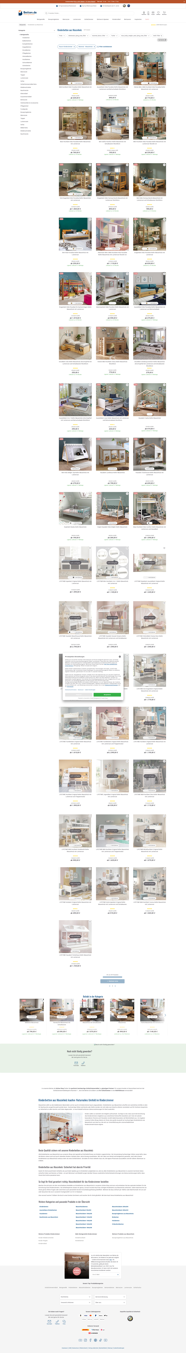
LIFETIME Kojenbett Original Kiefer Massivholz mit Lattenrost (75, 582)
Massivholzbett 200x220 (120, 1210)
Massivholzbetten (82, 1206)
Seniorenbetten (109, 1287)
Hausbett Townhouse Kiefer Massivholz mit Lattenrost (150, 473)
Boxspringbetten (53, 19)
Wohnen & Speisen (103, 19)
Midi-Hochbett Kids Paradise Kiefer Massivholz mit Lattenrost (75, 88)
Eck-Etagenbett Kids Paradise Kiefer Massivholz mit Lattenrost (75, 199)
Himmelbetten (26, 56)
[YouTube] (105, 1340)
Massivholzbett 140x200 (84, 1220)
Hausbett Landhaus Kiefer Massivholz (112, 472)
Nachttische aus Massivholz (49, 1217)
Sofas (22, 81)
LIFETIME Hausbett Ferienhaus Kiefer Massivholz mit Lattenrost (75, 956)
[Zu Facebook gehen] (90, 1340)
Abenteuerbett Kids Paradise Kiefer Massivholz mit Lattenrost (112, 308)
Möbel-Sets (24, 128)
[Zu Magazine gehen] (80, 1340)
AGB (70, 1348)
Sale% (147, 19)
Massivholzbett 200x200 (120, 1206)
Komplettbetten (27, 44)
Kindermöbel (116, 19)
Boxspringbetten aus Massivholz (123, 1213)
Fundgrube (24, 109)
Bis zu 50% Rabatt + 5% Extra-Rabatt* (84, 1)
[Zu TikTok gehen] (100, 1340)
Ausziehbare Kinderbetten (48, 1210)
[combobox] (162, 40)
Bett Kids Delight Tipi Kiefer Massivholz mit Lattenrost (75, 473)
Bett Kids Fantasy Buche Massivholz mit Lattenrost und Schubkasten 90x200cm (150, 199)
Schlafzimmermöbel (51, 1287)
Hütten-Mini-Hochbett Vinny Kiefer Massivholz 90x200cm (112, 363)
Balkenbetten (26, 41)
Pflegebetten (26, 53)
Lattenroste (77, 19)
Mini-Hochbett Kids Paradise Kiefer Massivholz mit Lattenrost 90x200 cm (149, 143)
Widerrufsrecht (83, 1348)
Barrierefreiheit (103, 1348)
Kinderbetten (44, 1206)
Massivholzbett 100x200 (84, 1213)
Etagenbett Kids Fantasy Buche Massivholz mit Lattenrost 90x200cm (112, 199)
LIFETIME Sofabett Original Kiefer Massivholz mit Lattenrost (75, 903)
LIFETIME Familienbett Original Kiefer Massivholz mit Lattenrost (75, 743)
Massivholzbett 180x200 (84, 1227)
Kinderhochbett (80, 1237)
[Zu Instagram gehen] (85, 1340)
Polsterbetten (73, 1287)
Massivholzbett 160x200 (84, 1224)
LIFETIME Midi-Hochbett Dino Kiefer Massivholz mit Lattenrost (149, 795)
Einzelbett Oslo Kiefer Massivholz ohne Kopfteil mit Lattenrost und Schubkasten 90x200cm (75, 363)
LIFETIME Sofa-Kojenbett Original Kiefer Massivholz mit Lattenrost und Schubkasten (112, 903)
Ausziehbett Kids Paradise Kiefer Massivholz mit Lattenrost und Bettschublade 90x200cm (112, 88)
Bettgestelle (41, 19)
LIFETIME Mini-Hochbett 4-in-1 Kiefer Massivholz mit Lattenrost (112, 582)
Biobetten (115, 1217)
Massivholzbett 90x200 (83, 1210)
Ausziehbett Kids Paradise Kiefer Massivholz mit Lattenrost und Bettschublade (149, 308)
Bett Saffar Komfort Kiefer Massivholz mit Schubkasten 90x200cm (112, 143)
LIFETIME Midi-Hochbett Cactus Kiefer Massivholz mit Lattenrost (149, 903)
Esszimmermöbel (26, 96)
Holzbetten (26, 37)
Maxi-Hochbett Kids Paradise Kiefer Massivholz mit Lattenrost (75, 143)
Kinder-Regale (43, 1240)
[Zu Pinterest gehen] (95, 1340)
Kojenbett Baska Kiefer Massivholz (75, 527)
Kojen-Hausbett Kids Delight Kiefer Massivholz (112, 527)
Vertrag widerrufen (93, 1348)
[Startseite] (28, 13)
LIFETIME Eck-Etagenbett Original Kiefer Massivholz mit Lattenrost (150, 690)
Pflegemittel (24, 106)
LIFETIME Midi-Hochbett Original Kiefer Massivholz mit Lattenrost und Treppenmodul (112, 850)
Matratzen (66, 19)
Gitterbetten (26, 65)
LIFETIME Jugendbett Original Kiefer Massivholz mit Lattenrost (112, 795)
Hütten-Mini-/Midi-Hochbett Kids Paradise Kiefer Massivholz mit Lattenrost (149, 88)
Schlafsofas (137, 1287)
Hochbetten (26, 59)
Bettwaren (127, 19)
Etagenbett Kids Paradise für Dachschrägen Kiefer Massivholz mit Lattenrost (75, 308)
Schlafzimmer (88, 19)
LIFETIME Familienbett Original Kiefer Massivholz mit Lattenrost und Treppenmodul (112, 743)
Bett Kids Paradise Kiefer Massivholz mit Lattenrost (75, 253)
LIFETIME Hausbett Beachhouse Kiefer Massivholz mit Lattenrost (75, 637)
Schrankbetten (27, 62)
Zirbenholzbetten (118, 1224)
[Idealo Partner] (128, 5)
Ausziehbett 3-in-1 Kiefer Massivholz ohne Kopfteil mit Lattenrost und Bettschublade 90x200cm (75, 419)
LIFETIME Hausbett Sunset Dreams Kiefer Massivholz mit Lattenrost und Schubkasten (112, 637)
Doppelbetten (26, 47)
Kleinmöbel (24, 93)
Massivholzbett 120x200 (84, 1217)
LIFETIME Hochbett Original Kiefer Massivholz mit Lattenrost (150, 743)
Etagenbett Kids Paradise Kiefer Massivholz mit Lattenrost (149, 253)
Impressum (65, 1348)
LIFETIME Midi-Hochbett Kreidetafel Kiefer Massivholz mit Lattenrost (75, 850)
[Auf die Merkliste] (90, 54)
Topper (23, 75)
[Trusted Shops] (124, 5)
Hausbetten (43, 1213)
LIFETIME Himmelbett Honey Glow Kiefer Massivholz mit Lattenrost (149, 637)
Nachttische (24, 90)
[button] (165, 1015)
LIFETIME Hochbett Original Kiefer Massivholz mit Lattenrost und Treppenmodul (75, 795)
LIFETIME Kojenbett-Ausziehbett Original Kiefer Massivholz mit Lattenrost (149, 582)
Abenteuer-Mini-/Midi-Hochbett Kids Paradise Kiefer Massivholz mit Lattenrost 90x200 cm (112, 253)
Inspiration (138, 19)
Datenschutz (75, 1348)
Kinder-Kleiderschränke (46, 1237)
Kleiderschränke (26, 87)
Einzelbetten (26, 50)
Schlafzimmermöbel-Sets (29, 84)
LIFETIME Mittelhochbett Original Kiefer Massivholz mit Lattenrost (149, 850)
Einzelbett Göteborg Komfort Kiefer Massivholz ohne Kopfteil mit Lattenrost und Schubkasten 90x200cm (149, 363)
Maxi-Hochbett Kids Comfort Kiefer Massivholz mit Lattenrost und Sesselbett (149, 528)
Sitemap (110, 1348)
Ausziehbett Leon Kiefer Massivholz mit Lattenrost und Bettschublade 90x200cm (112, 419)
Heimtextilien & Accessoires (29, 103)
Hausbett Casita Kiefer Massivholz (150, 418)
